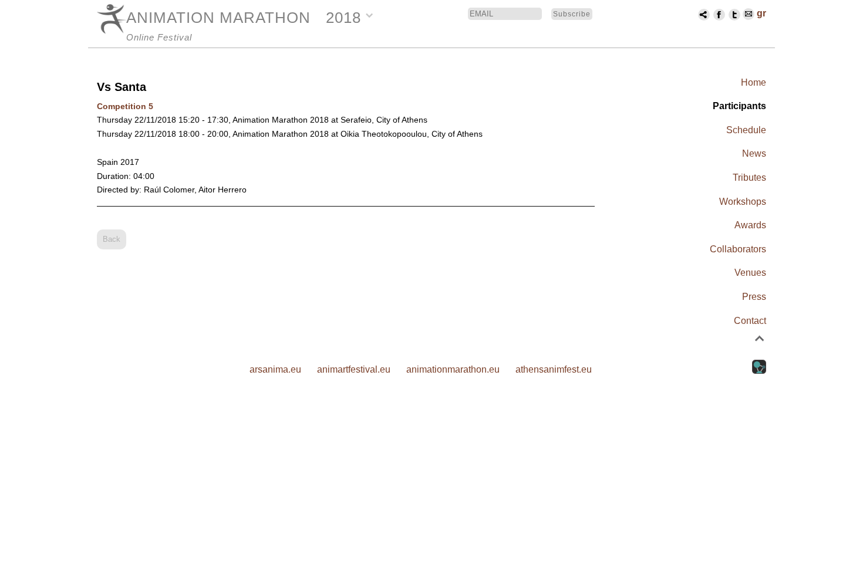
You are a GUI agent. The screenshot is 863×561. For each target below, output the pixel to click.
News (754, 153)
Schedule (746, 130)
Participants (739, 106)
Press (754, 297)
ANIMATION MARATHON (218, 17)
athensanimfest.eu (553, 369)
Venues (750, 273)
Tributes (749, 178)
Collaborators (738, 249)
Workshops (742, 202)
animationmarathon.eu (453, 369)
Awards (750, 225)
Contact (750, 321)
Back (111, 239)
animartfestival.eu (353, 369)
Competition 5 (125, 106)
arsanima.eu (275, 369)
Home (753, 82)
